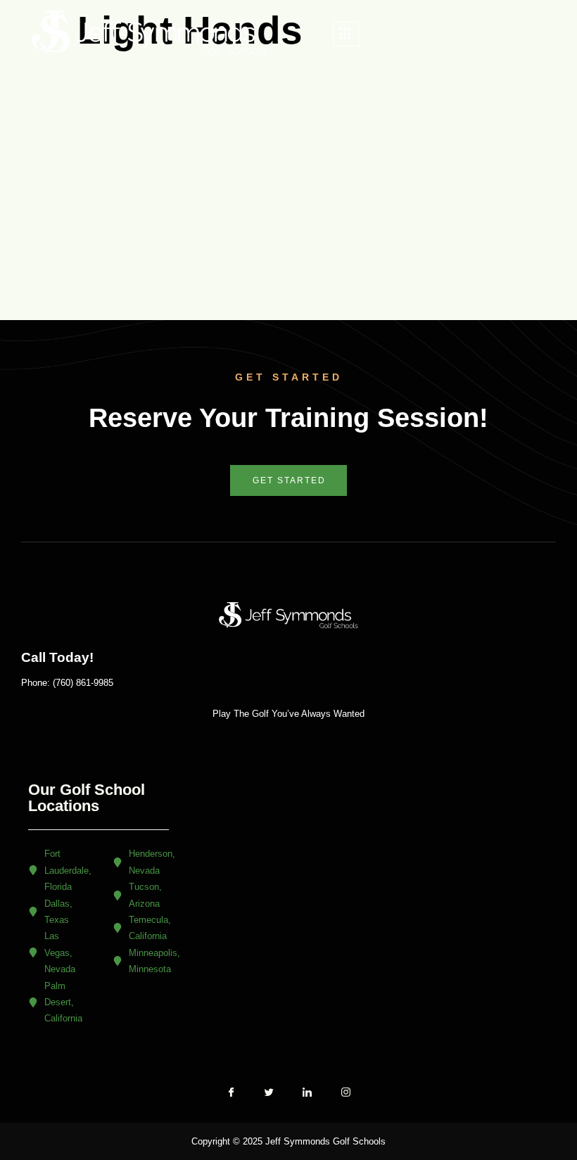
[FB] (231, 1098)
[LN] (307, 1098)
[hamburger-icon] (346, 34)
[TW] (269, 1098)
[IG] (345, 1097)
